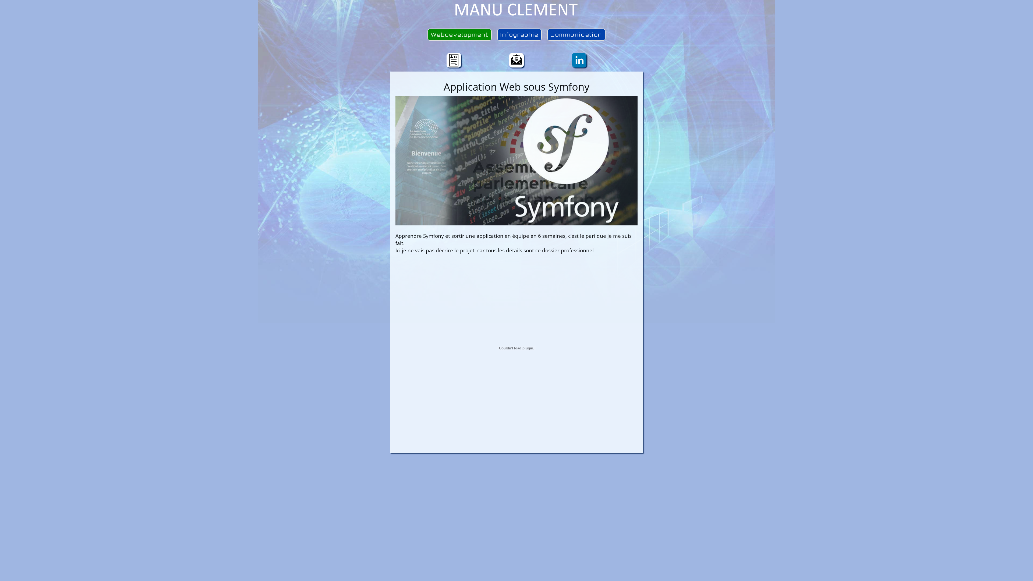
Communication (576, 35)
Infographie (519, 35)
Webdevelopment (460, 35)
